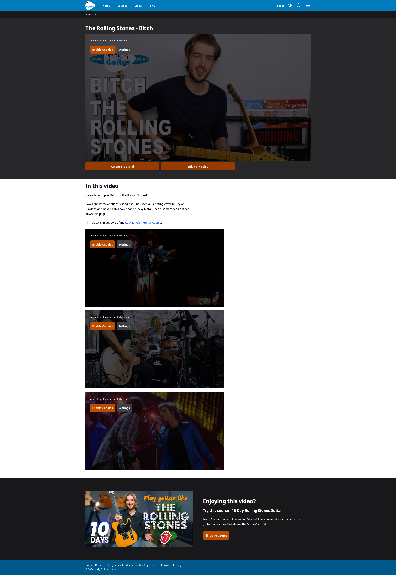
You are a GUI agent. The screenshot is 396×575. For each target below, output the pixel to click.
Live (152, 5)
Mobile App (142, 565)
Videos (139, 5)
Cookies (165, 565)
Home (106, 5)
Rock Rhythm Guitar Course (143, 222)
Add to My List (198, 166)
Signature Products (121, 565)
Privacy (177, 565)
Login (280, 5)
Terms (155, 565)
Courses (122, 5)
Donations (101, 565)
